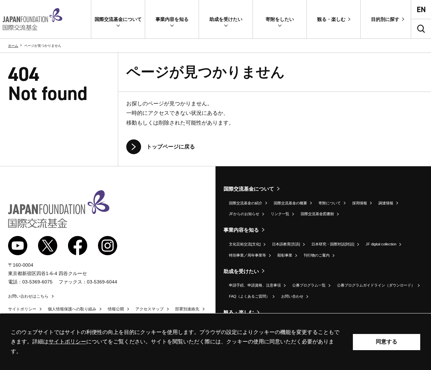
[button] (118, 19)
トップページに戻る (170, 146)
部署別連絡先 (187, 309)
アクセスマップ (149, 309)
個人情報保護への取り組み (72, 309)
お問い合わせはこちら (28, 296)
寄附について (330, 203)
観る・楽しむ (239, 312)
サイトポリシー (22, 309)
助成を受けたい (241, 271)
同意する (386, 341)
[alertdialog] (215, 342)
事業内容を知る (241, 230)
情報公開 (116, 309)
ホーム (13, 45)
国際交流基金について (249, 189)
